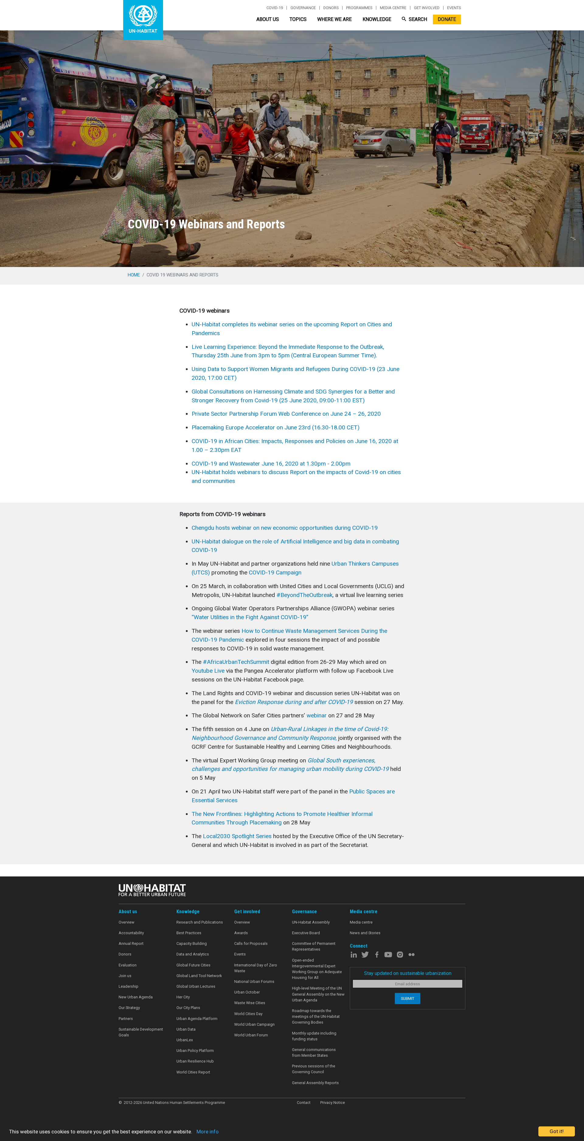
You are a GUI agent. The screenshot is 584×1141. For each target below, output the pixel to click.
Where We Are (334, 19)
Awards (241, 933)
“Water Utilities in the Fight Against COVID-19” (250, 617)
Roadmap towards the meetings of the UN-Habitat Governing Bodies (316, 1016)
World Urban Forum (251, 1035)
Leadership (128, 986)
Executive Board (306, 933)
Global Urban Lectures (195, 986)
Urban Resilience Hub (195, 1061)
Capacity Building (191, 943)
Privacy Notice (332, 1102)
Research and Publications (199, 922)
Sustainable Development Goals (141, 1032)
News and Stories (365, 933)
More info (207, 1132)
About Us (267, 19)
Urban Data (186, 1029)
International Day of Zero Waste (255, 968)
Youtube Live (208, 670)
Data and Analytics (192, 954)
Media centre (393, 8)
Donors (331, 8)
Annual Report (131, 943)
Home (134, 275)
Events (454, 8)
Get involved (427, 8)
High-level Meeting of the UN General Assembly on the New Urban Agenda (318, 994)
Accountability (131, 933)
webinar (317, 715)
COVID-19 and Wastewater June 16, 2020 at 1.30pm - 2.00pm (271, 463)
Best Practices (188, 933)
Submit (407, 998)
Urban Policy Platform (195, 1050)
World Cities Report (193, 1072)
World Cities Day (248, 1013)
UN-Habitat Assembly (311, 922)
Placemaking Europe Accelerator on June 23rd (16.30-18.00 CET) (276, 427)
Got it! (557, 1131)
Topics (298, 19)
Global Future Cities (193, 965)
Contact (304, 1102)
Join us (125, 975)
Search (417, 19)
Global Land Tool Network (199, 975)
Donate (447, 19)
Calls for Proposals (251, 943)
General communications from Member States (314, 1052)
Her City (183, 997)
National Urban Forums (254, 981)
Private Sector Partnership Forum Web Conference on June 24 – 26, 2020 (286, 413)
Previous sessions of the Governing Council (313, 1069)
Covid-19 (274, 8)
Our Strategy (129, 1007)
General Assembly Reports (315, 1082)
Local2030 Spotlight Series (238, 836)
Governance (303, 8)
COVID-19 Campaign (275, 572)
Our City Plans (188, 1007)
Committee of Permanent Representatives (313, 946)
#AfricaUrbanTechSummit (236, 661)
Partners (126, 1018)
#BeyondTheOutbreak (304, 594)
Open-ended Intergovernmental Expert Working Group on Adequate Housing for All (317, 969)
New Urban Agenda (136, 997)
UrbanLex (184, 1040)
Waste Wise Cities (249, 1003)
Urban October (247, 992)
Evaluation (128, 965)
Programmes (359, 8)
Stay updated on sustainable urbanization (407, 973)
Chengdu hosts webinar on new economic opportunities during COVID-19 (285, 527)
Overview (126, 922)
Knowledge (377, 19)
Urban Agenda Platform (196, 1018)
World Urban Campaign (254, 1024)
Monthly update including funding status (314, 1036)
